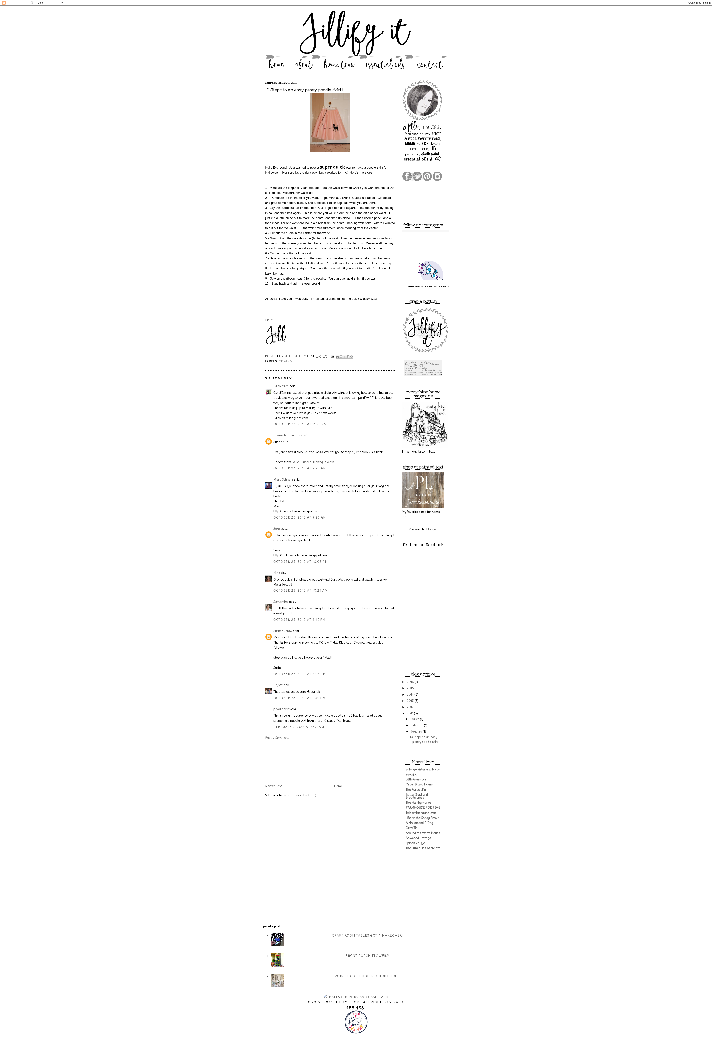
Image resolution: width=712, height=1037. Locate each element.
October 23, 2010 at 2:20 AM (299, 468)
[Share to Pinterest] (351, 357)
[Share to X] (344, 357)
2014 (410, 694)
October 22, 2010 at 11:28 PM (300, 424)
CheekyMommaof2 (286, 435)
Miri (275, 573)
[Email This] (337, 357)
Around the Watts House (423, 833)
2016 (411, 682)
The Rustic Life (416, 790)
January (417, 731)
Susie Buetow (282, 631)
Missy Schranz (283, 479)
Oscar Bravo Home (419, 784)
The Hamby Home (418, 803)
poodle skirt (281, 709)
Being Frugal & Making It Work (313, 462)
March (415, 719)
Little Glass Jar (416, 779)
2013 (411, 701)
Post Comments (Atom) (299, 795)
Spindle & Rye (415, 843)
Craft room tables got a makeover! (367, 936)
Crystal (278, 685)
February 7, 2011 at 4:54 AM (298, 727)
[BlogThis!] (341, 357)
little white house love (421, 813)
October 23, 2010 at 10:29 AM (300, 591)
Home (338, 786)
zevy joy (411, 774)
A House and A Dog (419, 823)
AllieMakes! (281, 386)
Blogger (431, 529)
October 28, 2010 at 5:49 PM (299, 698)
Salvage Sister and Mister (423, 769)
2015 (411, 688)
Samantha (280, 602)
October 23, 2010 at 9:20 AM (299, 517)
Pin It (269, 320)
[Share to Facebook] (348, 357)
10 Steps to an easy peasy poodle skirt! (304, 90)
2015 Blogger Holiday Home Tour (367, 976)
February (417, 725)
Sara (276, 529)
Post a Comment (277, 738)
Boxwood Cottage (418, 838)
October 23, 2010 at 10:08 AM (300, 562)
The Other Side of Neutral (423, 848)
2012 (411, 707)
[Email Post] (332, 356)
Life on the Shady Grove (422, 818)
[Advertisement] (283, 761)
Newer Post (273, 786)
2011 (410, 713)
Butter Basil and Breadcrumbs (417, 796)
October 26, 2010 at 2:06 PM (299, 674)
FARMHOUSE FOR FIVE (423, 808)
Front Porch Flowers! (367, 956)
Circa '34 (412, 828)
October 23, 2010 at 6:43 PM (299, 620)
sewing (285, 361)
